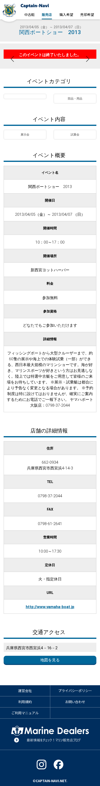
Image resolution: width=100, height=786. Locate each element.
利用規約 (25, 701)
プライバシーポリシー (75, 690)
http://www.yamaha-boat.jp (50, 606)
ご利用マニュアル (25, 712)
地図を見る (50, 659)
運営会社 (25, 690)
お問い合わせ (75, 701)
